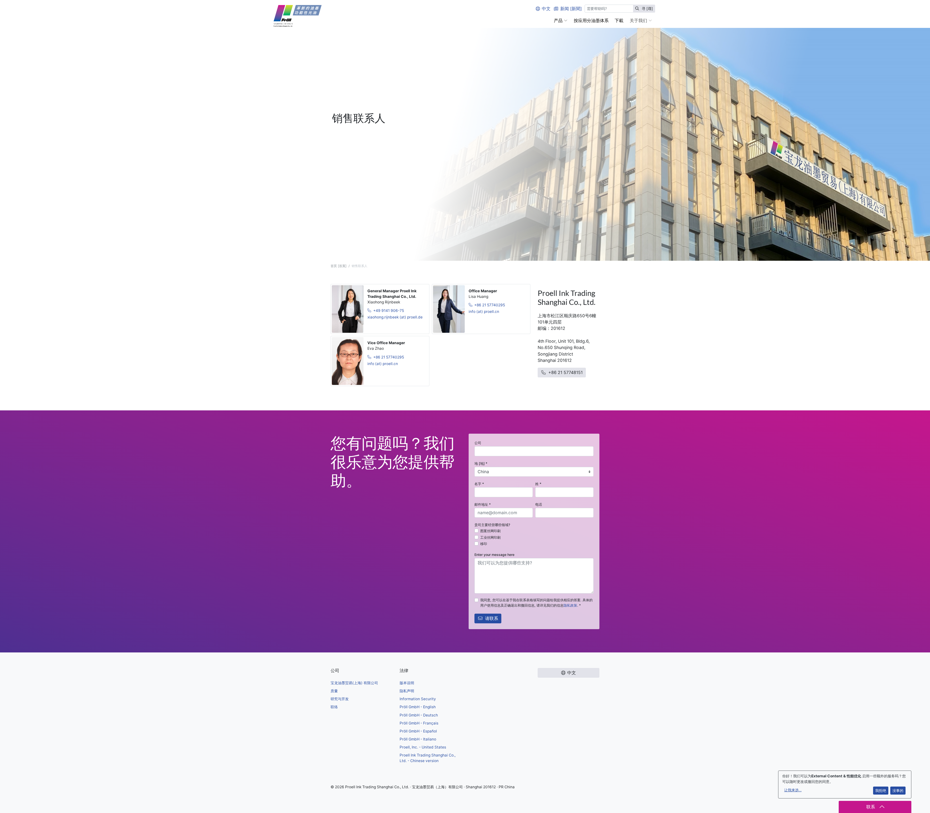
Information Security (418, 699)
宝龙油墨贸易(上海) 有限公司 (354, 683)
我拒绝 (880, 790)
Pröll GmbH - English (418, 707)
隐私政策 (570, 605)
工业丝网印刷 (490, 537)
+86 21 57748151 (565, 372)
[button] (561, 21)
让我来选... (793, 790)
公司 (477, 443)
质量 (334, 691)
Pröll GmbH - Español (418, 731)
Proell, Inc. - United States (423, 747)
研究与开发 (340, 699)
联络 (334, 707)
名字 (479, 484)
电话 (538, 504)
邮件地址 (482, 504)
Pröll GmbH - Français (419, 723)
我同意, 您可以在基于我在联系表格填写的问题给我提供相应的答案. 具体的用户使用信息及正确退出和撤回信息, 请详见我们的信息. (536, 602)
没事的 (897, 790)
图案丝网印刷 (490, 531)
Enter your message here (494, 555)
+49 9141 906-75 (388, 310)
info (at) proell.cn (484, 311)
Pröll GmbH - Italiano (418, 739)
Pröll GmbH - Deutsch (419, 715)
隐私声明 (407, 691)
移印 (483, 544)
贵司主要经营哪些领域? (492, 525)
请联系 (491, 618)
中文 (546, 8)
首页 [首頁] (339, 266)
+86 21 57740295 (489, 305)
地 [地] (480, 463)
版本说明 (407, 683)
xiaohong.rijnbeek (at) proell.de (395, 317)
